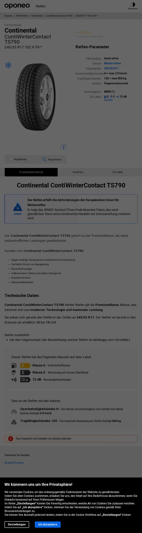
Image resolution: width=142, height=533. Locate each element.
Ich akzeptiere (47, 524)
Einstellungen (17, 524)
